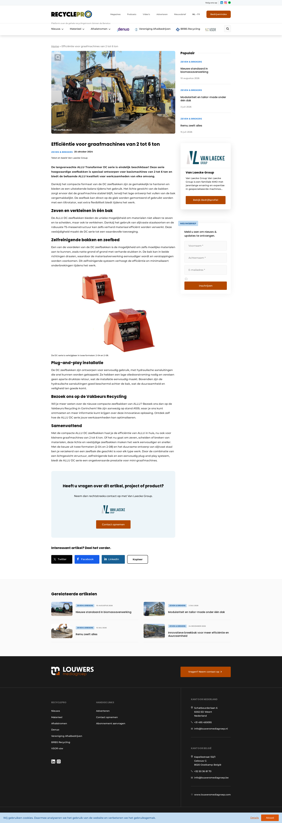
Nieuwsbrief (180, 14)
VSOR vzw (57, 748)
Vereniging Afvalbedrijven (154, 28)
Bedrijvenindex (218, 14)
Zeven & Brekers (62, 152)
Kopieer (137, 559)
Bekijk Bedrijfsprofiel (205, 199)
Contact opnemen (107, 717)
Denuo (55, 729)
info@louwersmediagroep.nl (211, 728)
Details (254, 817)
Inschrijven (205, 285)
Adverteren (162, 14)
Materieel (75, 28)
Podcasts (131, 14)
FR (198, 14)
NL (193, 14)
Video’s (146, 14)
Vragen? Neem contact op (203, 671)
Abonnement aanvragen (110, 723)
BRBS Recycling (190, 28)
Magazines (115, 14)
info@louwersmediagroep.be (211, 777)
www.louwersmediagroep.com (212, 794)
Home (55, 46)
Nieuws (55, 28)
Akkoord (270, 818)
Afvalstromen (99, 28)
